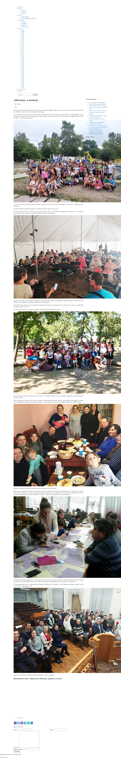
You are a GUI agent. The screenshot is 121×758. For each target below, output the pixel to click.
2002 (22, 69)
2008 (22, 59)
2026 (22, 30)
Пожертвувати (4, 757)
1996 (22, 79)
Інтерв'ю (23, 22)
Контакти (23, 13)
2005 (22, 64)
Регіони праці (21, 89)
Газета (20, 28)
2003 (22, 68)
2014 (22, 50)
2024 (22, 33)
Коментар (16, 747)
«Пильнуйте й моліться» (95, 124)
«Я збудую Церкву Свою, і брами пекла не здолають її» (98, 116)
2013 (22, 51)
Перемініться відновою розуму (97, 104)
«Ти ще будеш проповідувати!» (97, 102)
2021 (22, 38)
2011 (22, 55)
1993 (22, 84)
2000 (22, 73)
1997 (22, 78)
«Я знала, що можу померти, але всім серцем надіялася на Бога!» (98, 126)
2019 (22, 41)
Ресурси (20, 91)
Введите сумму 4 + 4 (19, 749)
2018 (22, 43)
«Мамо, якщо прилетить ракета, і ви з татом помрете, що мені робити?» (98, 112)
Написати (16, 751)
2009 (22, 58)
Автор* (15, 730)
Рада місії (24, 12)
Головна (20, 7)
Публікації (20, 20)
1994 (22, 83)
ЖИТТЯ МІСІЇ (25, 17)
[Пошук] (19, 92)
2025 (22, 31)
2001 (22, 71)
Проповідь (24, 23)
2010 (22, 56)
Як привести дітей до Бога (96, 133)
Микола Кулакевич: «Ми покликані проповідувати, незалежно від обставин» (96, 130)
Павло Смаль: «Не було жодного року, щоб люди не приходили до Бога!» (98, 107)
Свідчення (24, 25)
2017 (22, 45)
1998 (22, 76)
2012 (22, 53)
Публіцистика (24, 27)
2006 (22, 63)
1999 (22, 74)
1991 (22, 87)
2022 (22, 36)
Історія (23, 10)
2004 (22, 66)
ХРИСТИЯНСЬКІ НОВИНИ (28, 18)
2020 (22, 40)
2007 (22, 61)
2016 (22, 46)
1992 (22, 86)
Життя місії (20, 718)
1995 (22, 81)
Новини (20, 15)
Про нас (20, 8)
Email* (51, 730)
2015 (22, 48)
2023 (22, 35)
